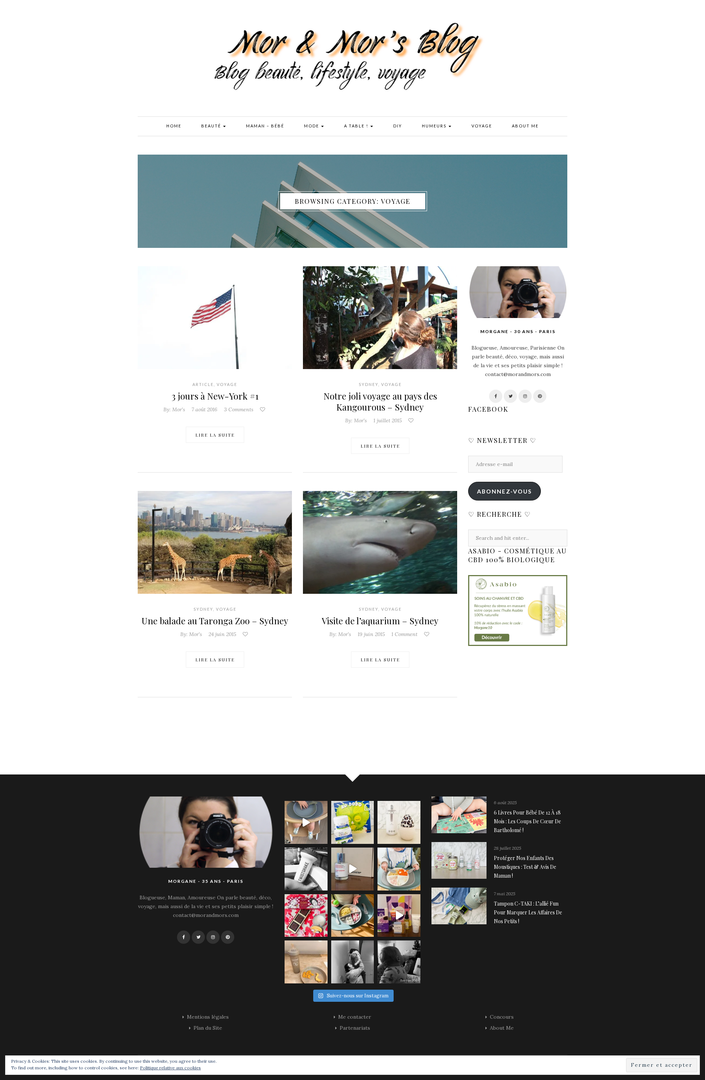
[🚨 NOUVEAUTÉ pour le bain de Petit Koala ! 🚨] (306, 869)
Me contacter (354, 1017)
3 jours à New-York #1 (214, 396)
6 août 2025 (505, 802)
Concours (502, 1017)
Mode (312, 125)
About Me (525, 125)
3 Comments (238, 409)
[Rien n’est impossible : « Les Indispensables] (398, 915)
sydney (368, 384)
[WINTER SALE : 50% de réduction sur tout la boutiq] (306, 961)
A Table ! (357, 125)
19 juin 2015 (371, 634)
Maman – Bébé (265, 125)
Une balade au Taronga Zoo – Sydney (214, 620)
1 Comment (404, 634)
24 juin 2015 (222, 634)
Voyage (481, 125)
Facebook (488, 409)
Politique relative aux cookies (170, 1067)
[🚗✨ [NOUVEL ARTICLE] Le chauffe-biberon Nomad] (398, 822)
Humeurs (435, 125)
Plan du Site (208, 1028)
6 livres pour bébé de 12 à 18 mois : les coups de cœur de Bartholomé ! (527, 821)
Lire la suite (215, 435)
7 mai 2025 (504, 893)
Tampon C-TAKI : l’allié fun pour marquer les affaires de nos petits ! (528, 912)
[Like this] (263, 409)
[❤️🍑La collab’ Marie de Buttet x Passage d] (306, 915)
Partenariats (355, 1028)
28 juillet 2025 (507, 848)
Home (173, 125)
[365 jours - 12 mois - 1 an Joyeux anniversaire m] (352, 961)
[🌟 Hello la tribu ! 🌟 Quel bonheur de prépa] (352, 915)
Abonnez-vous (504, 491)
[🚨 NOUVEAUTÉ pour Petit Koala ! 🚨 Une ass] (398, 869)
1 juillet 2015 (387, 420)
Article (203, 384)
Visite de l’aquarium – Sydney (380, 620)
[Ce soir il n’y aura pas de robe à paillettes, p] (398, 961)
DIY (397, 125)
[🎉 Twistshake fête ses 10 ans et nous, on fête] (306, 822)
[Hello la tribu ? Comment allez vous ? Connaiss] (352, 869)
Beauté (212, 125)
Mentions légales (208, 1017)
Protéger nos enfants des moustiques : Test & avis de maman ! (525, 867)
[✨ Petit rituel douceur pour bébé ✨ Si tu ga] (352, 822)
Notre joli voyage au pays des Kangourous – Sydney (380, 401)
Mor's (178, 409)
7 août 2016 (204, 409)
